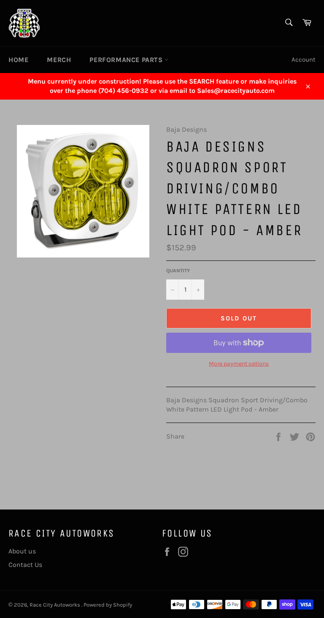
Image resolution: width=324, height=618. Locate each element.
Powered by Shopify (108, 605)
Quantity (178, 271)
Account (304, 59)
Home (18, 60)
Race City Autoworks (55, 605)
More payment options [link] (239, 363)
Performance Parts (127, 60)
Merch (59, 60)
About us (22, 551)
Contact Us (25, 565)
